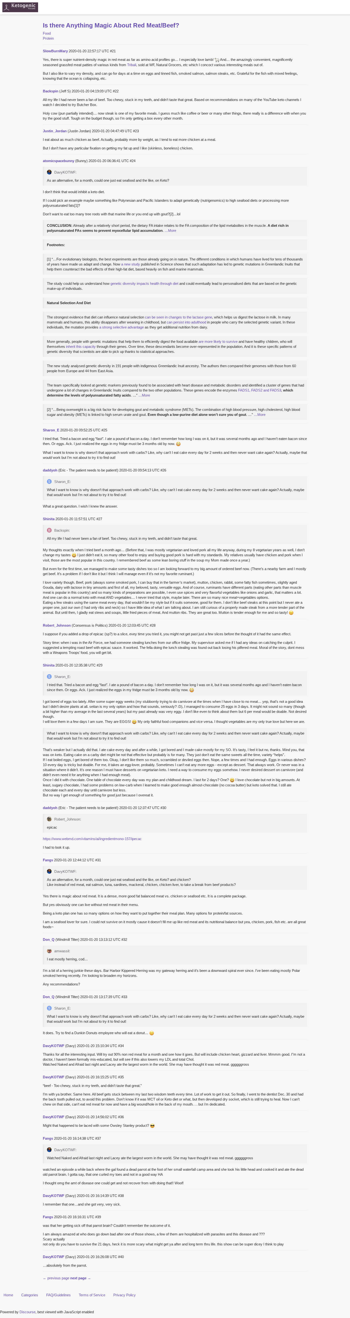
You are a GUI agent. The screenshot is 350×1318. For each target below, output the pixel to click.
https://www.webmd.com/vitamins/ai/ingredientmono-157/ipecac (92, 839)
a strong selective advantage (121, 327)
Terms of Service (92, 1295)
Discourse (27, 1312)
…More (170, 230)
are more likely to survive (218, 341)
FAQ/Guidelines (58, 1295)
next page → (80, 1278)
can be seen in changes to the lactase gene (178, 317)
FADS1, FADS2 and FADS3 (259, 390)
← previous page (56, 1278)
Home (8, 1295)
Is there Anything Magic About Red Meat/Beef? (111, 25)
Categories (29, 1295)
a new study (130, 264)
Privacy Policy (124, 1295)
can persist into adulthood (186, 322)
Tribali (131, 65)
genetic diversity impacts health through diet (144, 283)
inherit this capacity (81, 346)
